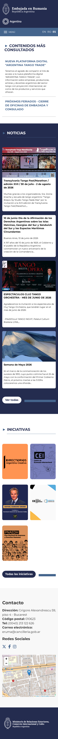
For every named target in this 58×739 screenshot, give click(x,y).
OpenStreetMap (45, 696)
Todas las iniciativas (19, 574)
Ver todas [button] (11, 400)
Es (54, 31)
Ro (49, 31)
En (44, 31)
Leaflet (37, 696)
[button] (29, 673)
